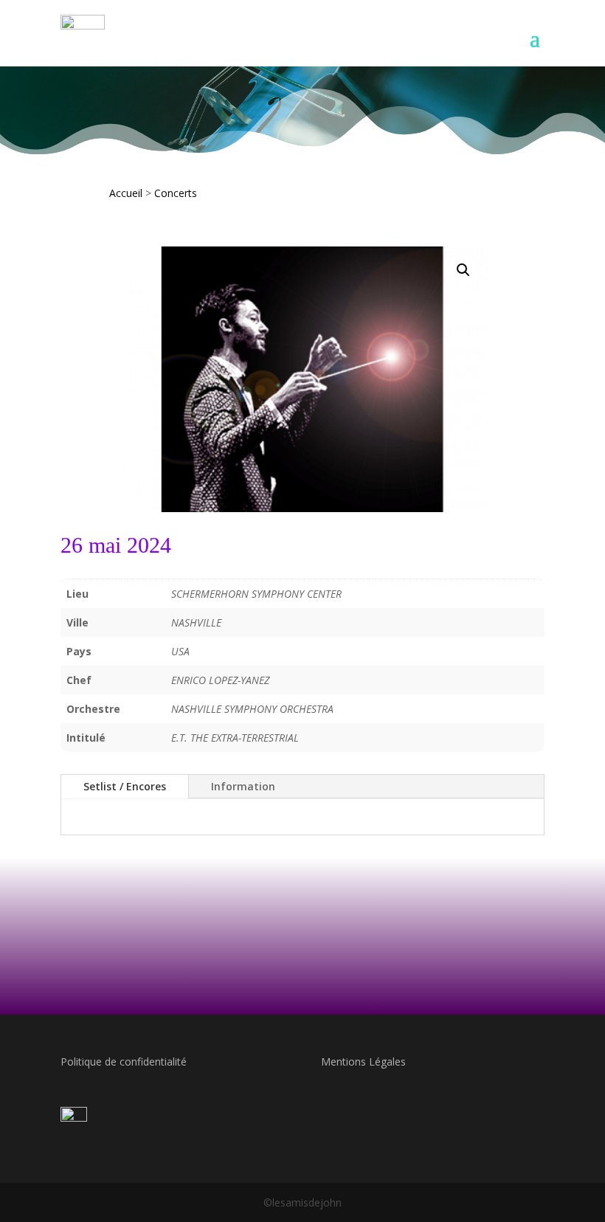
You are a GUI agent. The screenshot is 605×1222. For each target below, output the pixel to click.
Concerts (175, 193)
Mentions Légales (363, 1061)
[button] (463, 270)
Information (243, 786)
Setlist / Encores (124, 786)
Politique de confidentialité (123, 1061)
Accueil (125, 193)
